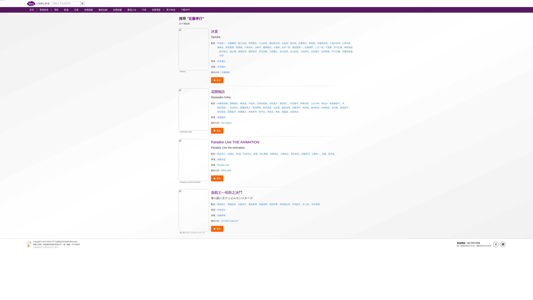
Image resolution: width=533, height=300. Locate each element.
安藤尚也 (221, 159)
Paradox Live (223, 165)
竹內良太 (234, 107)
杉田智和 (325, 51)
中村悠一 (221, 43)
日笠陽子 (315, 51)
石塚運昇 (309, 47)
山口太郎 (315, 103)
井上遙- (306, 204)
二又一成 (319, 47)
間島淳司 (305, 103)
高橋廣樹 (263, 204)
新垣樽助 (257, 107)
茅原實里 (230, 47)
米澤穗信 (221, 67)
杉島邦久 (221, 210)
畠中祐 (331, 154)
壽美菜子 (344, 107)
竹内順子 (296, 204)
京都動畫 (225, 72)
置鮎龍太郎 (274, 43)
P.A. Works (226, 123)
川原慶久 (273, 51)
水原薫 (276, 107)
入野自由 (346, 43)
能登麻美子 (335, 103)
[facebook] (496, 244)
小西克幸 (248, 47)
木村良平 (252, 112)
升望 (221, 55)
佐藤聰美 (232, 43)
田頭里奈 (221, 112)
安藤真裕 (221, 117)
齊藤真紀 (232, 204)
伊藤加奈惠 (347, 51)
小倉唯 (276, 47)
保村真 (306, 107)
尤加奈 (285, 43)
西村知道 (348, 47)
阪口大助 (242, 43)
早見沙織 (263, 51)
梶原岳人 (221, 154)
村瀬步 (231, 154)
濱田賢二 (284, 103)
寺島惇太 (274, 154)
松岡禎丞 (325, 107)
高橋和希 (221, 215)
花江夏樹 (264, 154)
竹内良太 (247, 154)
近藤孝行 (302, 43)
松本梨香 (316, 204)
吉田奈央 (294, 112)
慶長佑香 (286, 107)
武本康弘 (221, 61)
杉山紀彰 (294, 51)
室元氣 (335, 107)
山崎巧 (258, 47)
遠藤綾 (285, 112)
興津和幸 (315, 107)
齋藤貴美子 (245, 107)
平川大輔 (336, 51)
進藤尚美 (242, 51)
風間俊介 (221, 204)
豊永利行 (295, 154)
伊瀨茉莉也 (322, 43)
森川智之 (223, 51)
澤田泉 (270, 112)
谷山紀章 (284, 51)
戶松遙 (251, 103)
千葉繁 (328, 47)
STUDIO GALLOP (229, 221)
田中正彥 (338, 47)
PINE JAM (226, 170)
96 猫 (238, 154)
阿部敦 (312, 43)
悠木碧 (293, 43)
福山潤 (233, 51)
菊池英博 (252, 204)
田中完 (262, 112)
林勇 (255, 154)
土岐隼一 (316, 154)
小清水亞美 (335, 43)
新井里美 (267, 107)
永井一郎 (286, 47)
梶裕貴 (243, 103)
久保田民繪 (262, 103)
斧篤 (278, 112)
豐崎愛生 (267, 47)
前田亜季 (273, 204)
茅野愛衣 (252, 43)
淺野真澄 (252, 51)
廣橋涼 (220, 47)
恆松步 (324, 103)
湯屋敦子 (232, 112)
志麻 (324, 154)
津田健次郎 (285, 204)
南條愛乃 (242, 112)
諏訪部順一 (297, 47)
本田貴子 (273, 103)
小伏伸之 (305, 51)
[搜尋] (82, 3)
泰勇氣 (239, 47)
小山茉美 (263, 43)
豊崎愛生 (234, 103)
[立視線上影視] (38, 3)
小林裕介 (284, 154)
